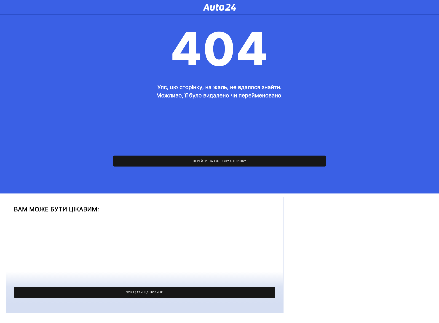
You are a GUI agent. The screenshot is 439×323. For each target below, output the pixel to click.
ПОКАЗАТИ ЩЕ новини (144, 292)
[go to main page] (219, 161)
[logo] (219, 7)
